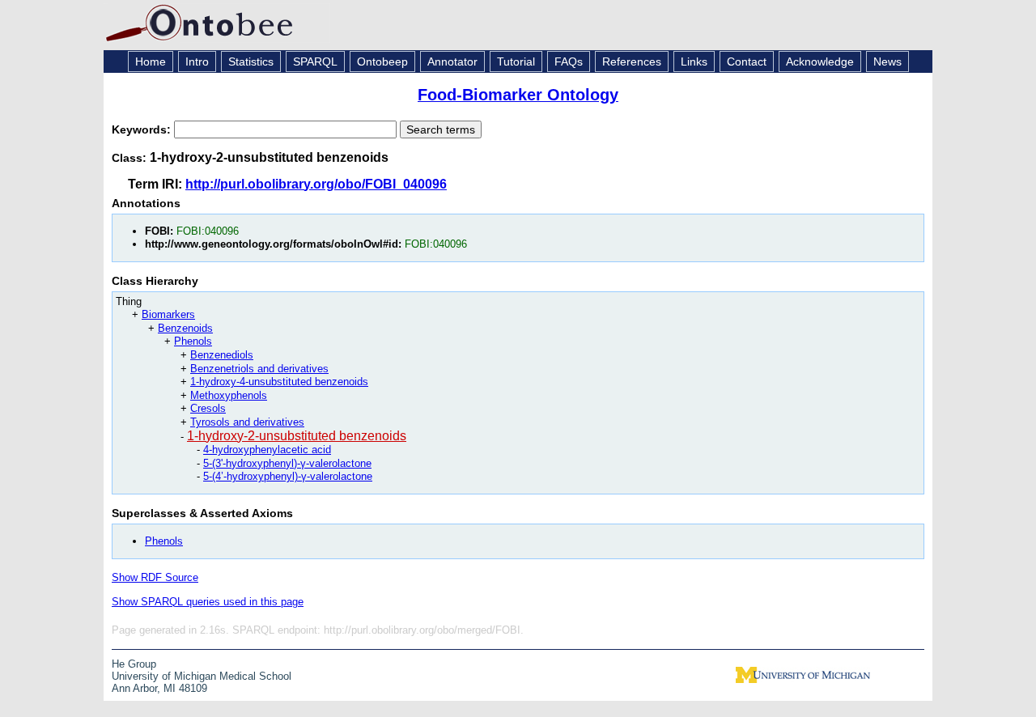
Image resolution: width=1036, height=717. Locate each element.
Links (694, 61)
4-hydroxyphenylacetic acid (267, 449)
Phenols (193, 341)
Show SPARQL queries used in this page (208, 602)
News (887, 61)
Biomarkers (168, 314)
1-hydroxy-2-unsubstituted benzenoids (296, 436)
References (631, 61)
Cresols (208, 408)
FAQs (568, 61)
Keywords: (143, 129)
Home (150, 61)
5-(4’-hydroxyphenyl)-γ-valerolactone (287, 476)
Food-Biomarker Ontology (518, 95)
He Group (134, 664)
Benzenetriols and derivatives (259, 369)
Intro (197, 61)
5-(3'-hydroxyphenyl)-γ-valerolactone (287, 463)
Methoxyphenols (228, 395)
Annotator (452, 61)
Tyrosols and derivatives (247, 422)
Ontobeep (382, 61)
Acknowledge (820, 61)
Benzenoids (185, 328)
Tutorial (516, 61)
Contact (746, 61)
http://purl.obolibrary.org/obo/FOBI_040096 (316, 184)
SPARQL (315, 61)
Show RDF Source (155, 577)
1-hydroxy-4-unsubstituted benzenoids (279, 381)
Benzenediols (221, 355)
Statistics (251, 61)
